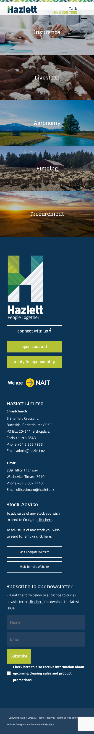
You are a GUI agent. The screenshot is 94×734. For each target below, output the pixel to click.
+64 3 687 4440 (30, 483)
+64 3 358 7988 (64, 10)
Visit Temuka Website (34, 566)
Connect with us (33, 331)
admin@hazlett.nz (30, 450)
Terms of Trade (65, 717)
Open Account (34, 346)
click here (44, 519)
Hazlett (23, 717)
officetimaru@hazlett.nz (35, 489)
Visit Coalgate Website (34, 551)
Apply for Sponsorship (34, 362)
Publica (50, 724)
